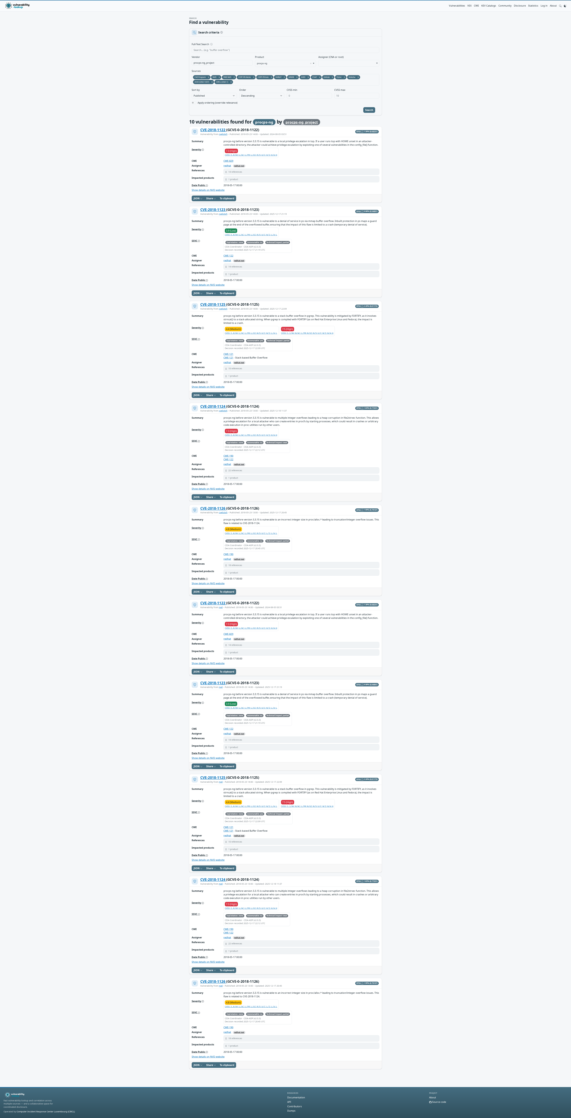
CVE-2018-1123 (213, 209)
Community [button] (505, 5)
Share (210, 198)
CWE (476, 5)
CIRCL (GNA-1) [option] (221, 82)
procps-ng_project (302, 122)
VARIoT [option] (277, 77)
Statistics (533, 5)
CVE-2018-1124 (213, 406)
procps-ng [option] (262, 63)
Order (242, 90)
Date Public (199, 185)
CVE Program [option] (199, 77)
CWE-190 (228, 455)
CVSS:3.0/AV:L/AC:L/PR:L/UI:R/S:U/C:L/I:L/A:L (251, 533)
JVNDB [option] (290, 77)
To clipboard (227, 198)
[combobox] (222, 63)
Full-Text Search (221, 44)
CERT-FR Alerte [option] (244, 77)
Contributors (294, 1106)
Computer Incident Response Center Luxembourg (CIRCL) (46, 1111)
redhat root (239, 166)
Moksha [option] (351, 77)
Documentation (296, 1097)
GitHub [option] (326, 77)
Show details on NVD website (208, 190)
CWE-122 (228, 255)
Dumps (291, 1110)
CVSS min (292, 90)
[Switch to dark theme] (565, 6)
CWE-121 (228, 354)
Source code (439, 1102)
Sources (196, 71)
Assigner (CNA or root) (331, 57)
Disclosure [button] (520, 5)
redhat (227, 165)
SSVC (195, 240)
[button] (560, 6)
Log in (544, 5)
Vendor (196, 57)
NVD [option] (213, 77)
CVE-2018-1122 (213, 129)
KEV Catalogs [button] (488, 5)
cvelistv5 (223, 134)
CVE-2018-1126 (213, 508)
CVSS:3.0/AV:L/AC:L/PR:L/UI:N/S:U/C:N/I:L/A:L (251, 333)
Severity (197, 149)
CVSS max (339, 90)
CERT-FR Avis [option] (262, 77)
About (553, 5)
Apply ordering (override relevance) (217, 102)
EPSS (358, 131)
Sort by (196, 90)
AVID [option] (302, 77)
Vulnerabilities (457, 5)
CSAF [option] (314, 77)
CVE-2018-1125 (213, 304)
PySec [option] (338, 77)
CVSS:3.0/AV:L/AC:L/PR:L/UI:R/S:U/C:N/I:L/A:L (251, 235)
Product (259, 57)
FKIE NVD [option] (226, 77)
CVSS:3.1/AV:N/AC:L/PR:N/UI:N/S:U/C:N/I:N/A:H (307, 333)
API (289, 1102)
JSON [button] (197, 198)
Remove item (310, 63)
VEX (469, 5)
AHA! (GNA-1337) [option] (201, 82)
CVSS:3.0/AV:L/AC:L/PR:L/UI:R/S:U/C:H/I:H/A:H (251, 155)
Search (369, 110)
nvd (221, 607)
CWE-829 (228, 161)
